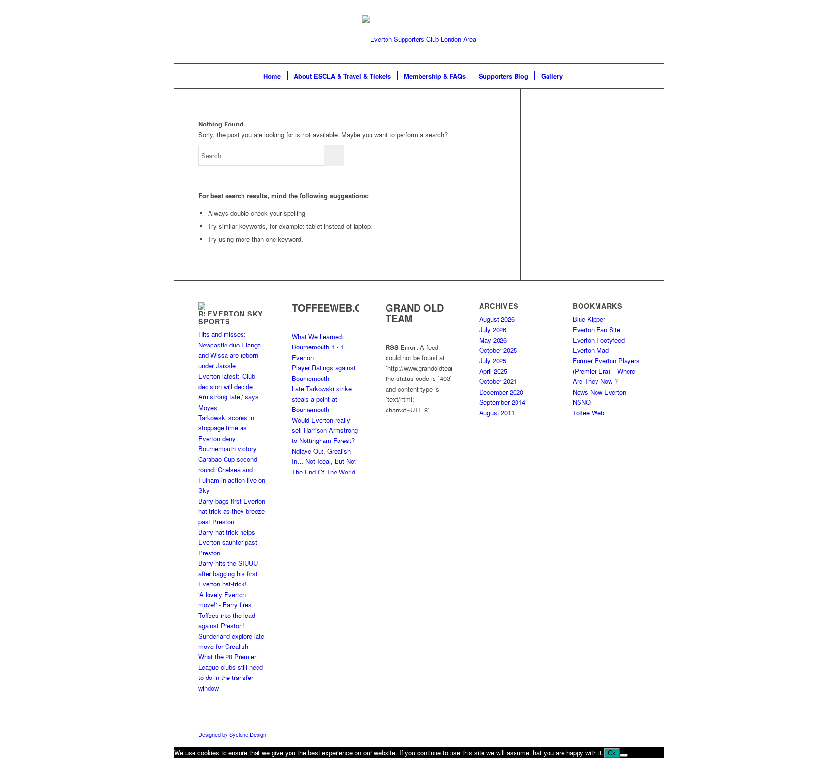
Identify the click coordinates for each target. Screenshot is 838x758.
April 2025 (493, 371)
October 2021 (498, 381)
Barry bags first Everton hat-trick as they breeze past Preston (231, 511)
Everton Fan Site (596, 329)
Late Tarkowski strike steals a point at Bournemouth (322, 399)
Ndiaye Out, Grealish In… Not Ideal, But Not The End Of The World (324, 461)
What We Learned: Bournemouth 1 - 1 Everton (318, 347)
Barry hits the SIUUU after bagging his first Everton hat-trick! (228, 573)
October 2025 (498, 350)
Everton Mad (591, 350)
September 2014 (502, 402)
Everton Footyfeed (599, 340)
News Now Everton (599, 391)
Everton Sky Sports (230, 317)
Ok (612, 753)
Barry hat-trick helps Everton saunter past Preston (227, 542)
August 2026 (497, 319)
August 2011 (497, 412)
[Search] (575, 76)
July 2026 (492, 329)
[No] (624, 755)
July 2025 (492, 360)
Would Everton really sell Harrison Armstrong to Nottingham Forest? (325, 430)
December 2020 (501, 391)
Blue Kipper (589, 319)
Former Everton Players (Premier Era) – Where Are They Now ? (606, 371)
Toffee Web (588, 412)
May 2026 (493, 340)
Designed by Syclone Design (232, 734)
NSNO (582, 402)
